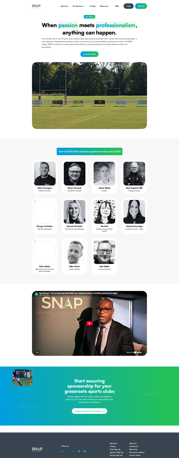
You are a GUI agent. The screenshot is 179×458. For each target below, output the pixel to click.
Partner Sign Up (116, 455)
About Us (64, 6)
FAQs (117, 6)
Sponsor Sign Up (116, 452)
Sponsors (113, 443)
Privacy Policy (135, 455)
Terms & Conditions (137, 452)
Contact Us (133, 446)
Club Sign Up (115, 449)
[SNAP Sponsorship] (36, 6)
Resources (104, 6)
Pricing (92, 6)
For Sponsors (78, 6)
